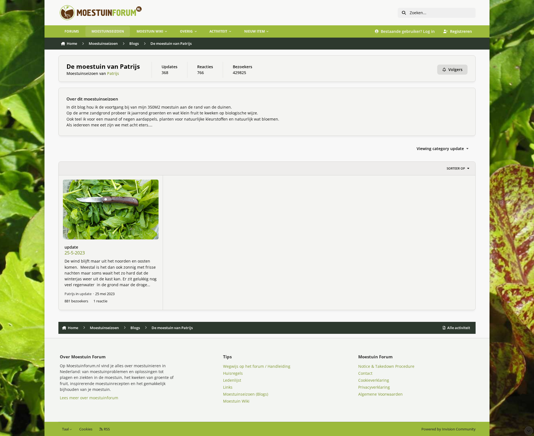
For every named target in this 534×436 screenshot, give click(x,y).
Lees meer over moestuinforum (89, 397)
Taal (66, 429)
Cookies (85, 429)
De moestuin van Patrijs (103, 66)
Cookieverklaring (373, 380)
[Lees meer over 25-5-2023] (111, 209)
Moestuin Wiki (236, 401)
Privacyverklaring (374, 387)
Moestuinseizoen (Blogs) (245, 394)
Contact (365, 373)
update (71, 247)
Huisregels (233, 373)
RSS (106, 429)
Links (228, 387)
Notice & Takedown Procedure (386, 366)
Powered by (448, 429)
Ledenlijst (232, 380)
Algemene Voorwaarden (380, 394)
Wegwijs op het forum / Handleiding (256, 366)
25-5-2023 (75, 253)
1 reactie (100, 300)
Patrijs (113, 73)
